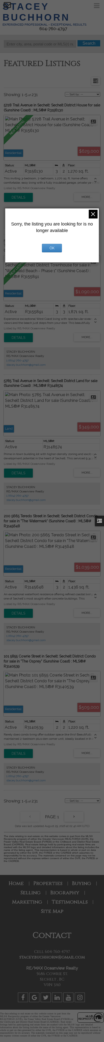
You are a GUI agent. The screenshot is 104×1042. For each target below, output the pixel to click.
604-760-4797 (53, 28)
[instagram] (80, 998)
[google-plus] (35, 998)
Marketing (27, 902)
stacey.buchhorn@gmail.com (26, 364)
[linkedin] (57, 998)
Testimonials (70, 902)
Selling (30, 892)
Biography (64, 892)
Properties (47, 883)
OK (52, 248)
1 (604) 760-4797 (17, 360)
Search (89, 43)
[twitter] (46, 998)
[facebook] (23, 998)
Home (16, 883)
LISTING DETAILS (18, 197)
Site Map (52, 911)
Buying (81, 883)
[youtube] (69, 998)
